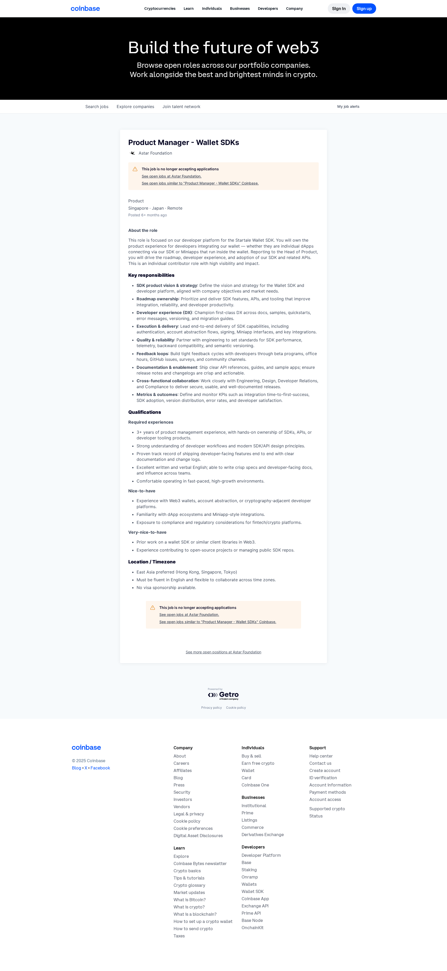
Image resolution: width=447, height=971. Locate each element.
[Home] (85, 8)
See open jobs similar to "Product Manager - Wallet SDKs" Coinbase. (200, 183)
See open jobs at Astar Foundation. (172, 176)
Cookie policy (236, 707)
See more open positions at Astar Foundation (223, 652)
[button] (189, 8)
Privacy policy (211, 707)
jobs (96, 106)
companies (135, 106)
